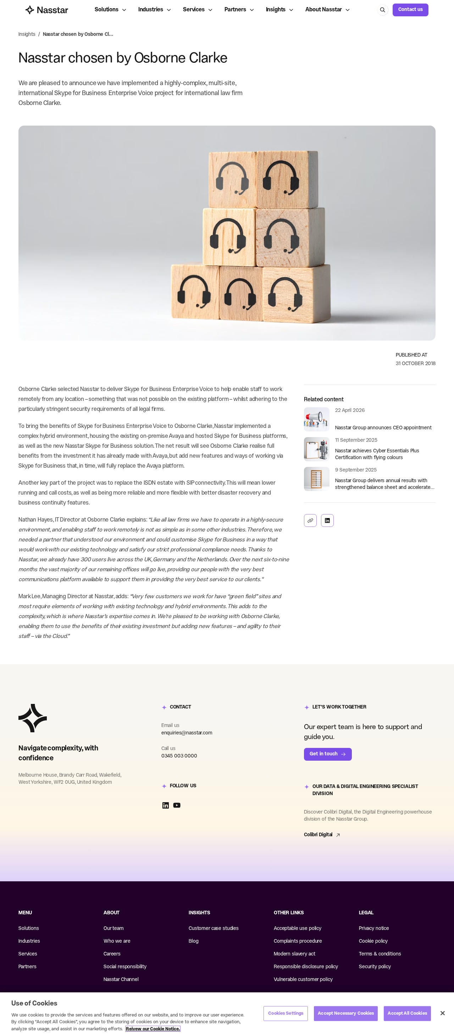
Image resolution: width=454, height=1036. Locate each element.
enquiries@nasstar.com (186, 733)
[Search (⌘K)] (382, 10)
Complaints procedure (298, 941)
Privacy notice (374, 928)
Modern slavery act (294, 954)
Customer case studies (214, 928)
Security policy (375, 967)
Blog (193, 941)
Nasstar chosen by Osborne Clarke (78, 34)
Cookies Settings (285, 1013)
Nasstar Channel (121, 979)
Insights (276, 9)
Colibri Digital (318, 835)
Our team (114, 928)
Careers (112, 954)
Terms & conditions (380, 954)
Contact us (410, 9)
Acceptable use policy (297, 928)
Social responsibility (125, 967)
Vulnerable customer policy (303, 979)
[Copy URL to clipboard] (310, 520)
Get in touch (323, 754)
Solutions (106, 9)
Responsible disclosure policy (306, 967)
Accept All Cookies (407, 1013)
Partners (235, 9)
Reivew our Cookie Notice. (153, 1028)
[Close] (442, 1013)
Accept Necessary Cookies (346, 1013)
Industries (150, 9)
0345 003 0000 (179, 756)
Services (194, 9)
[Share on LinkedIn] (327, 520)
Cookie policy (373, 941)
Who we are (117, 941)
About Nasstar (323, 9)
